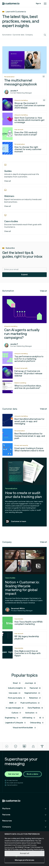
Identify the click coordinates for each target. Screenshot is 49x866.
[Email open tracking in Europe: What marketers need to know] (24, 449)
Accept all (24, 853)
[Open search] (45, 35)
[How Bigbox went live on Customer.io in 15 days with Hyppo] (24, 652)
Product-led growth (21, 368)
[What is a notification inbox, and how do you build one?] (24, 387)
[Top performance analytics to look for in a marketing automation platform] (24, 357)
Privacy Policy (21, 845)
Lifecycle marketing (21, 100)
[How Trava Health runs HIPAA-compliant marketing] (24, 623)
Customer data (18, 35)
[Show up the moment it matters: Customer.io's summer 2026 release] (24, 104)
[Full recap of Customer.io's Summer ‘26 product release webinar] (24, 372)
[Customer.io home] (11, 3)
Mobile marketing (20, 383)
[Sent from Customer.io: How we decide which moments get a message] (24, 119)
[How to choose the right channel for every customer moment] (24, 148)
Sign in (38, 3)
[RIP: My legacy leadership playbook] (24, 637)
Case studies (18, 619)
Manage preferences (24, 860)
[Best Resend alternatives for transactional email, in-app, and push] (24, 435)
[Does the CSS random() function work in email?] (24, 133)
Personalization (9, 76)
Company (29, 35)
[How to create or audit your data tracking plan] (24, 492)
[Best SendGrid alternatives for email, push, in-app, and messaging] (24, 420)
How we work (18, 129)
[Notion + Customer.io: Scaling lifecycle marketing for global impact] (24, 581)
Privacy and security (21, 445)
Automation (7, 35)
